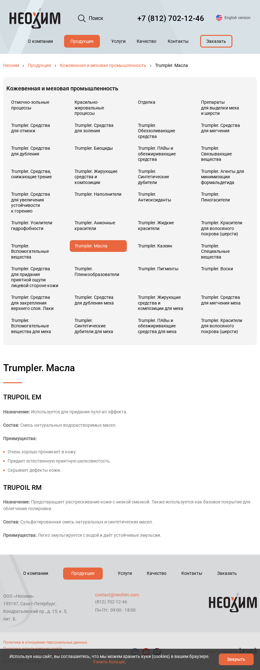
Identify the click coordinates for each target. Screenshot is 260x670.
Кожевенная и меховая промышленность (103, 65)
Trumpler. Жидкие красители (156, 225)
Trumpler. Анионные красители (95, 225)
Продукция (82, 41)
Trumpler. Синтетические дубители (153, 177)
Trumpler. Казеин (155, 245)
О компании (40, 41)
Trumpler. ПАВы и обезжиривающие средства (157, 154)
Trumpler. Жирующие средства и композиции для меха (160, 303)
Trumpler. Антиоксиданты (154, 197)
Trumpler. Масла (91, 245)
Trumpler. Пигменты (158, 268)
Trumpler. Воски (217, 268)
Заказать (216, 41)
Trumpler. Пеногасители (215, 197)
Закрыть (236, 659)
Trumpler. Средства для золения (94, 128)
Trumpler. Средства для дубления (30, 151)
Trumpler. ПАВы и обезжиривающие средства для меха (157, 326)
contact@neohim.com (117, 594)
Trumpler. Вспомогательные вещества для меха (31, 326)
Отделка (146, 102)
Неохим (11, 65)
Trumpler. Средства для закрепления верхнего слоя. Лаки (32, 303)
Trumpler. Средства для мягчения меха (221, 300)
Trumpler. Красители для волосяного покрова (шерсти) (221, 228)
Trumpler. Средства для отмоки (30, 128)
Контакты (178, 41)
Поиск (96, 18)
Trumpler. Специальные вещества (215, 251)
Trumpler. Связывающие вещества (216, 154)
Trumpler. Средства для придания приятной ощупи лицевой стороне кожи (34, 277)
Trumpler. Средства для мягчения (220, 128)
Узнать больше (109, 661)
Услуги (118, 41)
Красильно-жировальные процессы (89, 108)
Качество (146, 41)
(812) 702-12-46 (111, 601)
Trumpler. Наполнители (98, 194)
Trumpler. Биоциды (94, 148)
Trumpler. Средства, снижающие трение (31, 174)
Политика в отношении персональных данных (45, 642)
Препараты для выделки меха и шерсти (220, 108)
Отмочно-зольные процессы (30, 105)
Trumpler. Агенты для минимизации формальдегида (222, 177)
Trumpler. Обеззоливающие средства (156, 131)
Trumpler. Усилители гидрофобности (31, 225)
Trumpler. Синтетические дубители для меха (94, 326)
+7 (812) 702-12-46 (170, 18)
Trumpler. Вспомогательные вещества (30, 251)
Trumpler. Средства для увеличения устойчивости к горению (30, 202)
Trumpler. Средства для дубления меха (94, 300)
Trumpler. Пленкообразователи (97, 271)
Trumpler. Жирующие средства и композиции (96, 177)
